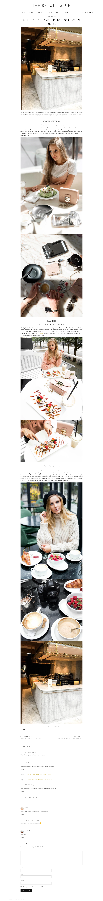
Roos (26, 796)
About (58, 12)
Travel (40, 12)
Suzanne (27, 830)
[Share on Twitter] (23, 729)
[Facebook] (90, 12)
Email (22, 874)
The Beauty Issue (51, 6)
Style (23, 12)
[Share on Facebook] (21, 729)
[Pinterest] (87, 12)
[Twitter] (83, 12)
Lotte (26, 807)
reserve (41, 333)
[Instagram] (85, 12)
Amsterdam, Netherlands (30, 734)
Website (22, 880)
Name (22, 868)
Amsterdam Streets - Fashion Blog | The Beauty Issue (38, 774)
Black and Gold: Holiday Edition (32, 737)
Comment (23, 850)
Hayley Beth (28, 784)
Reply (23, 757)
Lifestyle (49, 12)
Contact (67, 12)
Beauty (31, 12)
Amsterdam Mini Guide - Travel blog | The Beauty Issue (39, 779)
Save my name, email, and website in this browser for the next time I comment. (41, 887)
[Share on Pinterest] (24, 729)
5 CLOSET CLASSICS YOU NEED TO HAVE (70, 737)
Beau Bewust (29, 819)
